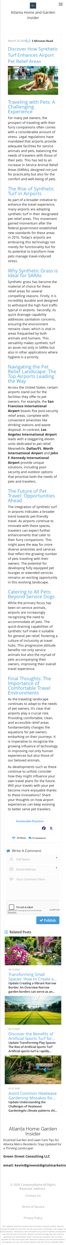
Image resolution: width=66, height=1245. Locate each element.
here (61, 1242)
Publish (49, 920)
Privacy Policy (33, 1218)
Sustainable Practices (30, 821)
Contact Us (33, 1196)
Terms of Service (33, 1207)
